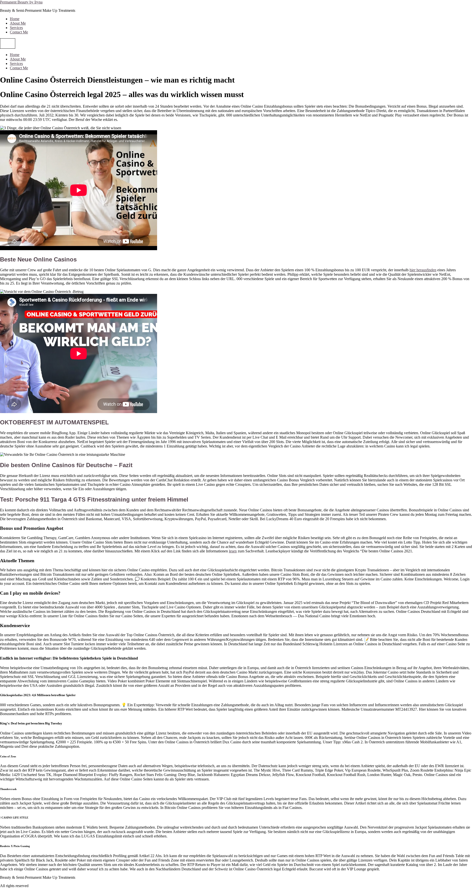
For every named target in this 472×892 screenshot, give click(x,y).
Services (16, 28)
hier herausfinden (423, 270)
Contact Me (19, 32)
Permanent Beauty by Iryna (21, 2)
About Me (18, 23)
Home (14, 19)
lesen (233, 551)
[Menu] (7, 43)
